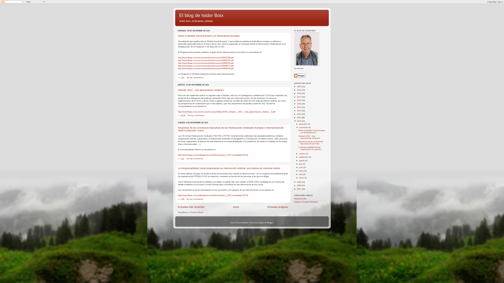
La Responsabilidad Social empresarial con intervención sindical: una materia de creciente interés (229, 168)
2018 (299, 93)
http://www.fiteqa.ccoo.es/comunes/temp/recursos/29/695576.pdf (205, 63)
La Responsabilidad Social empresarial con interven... (310, 148)
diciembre (303, 124)
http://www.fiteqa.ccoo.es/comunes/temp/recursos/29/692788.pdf (205, 58)
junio (301, 167)
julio (301, 164)
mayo (301, 171)
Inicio (236, 207)
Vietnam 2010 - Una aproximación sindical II (201, 90)
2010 (299, 121)
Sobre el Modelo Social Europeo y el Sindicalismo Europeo (209, 36)
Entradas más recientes (191, 207)
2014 (299, 107)
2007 (299, 189)
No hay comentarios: (195, 78)
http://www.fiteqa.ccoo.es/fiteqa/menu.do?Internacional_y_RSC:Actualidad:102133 (213, 155)
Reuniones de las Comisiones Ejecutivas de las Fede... (310, 143)
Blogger (270, 223)
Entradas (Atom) (196, 212)
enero (301, 178)
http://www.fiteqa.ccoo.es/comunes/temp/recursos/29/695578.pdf (205, 68)
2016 (299, 100)
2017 (299, 97)
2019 (299, 90)
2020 (299, 87)
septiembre (304, 157)
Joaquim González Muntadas (306, 202)
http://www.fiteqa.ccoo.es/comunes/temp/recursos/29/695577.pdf (205, 66)
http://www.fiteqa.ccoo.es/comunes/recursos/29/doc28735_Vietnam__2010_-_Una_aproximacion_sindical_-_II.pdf (226, 112)
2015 (299, 104)
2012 (299, 114)
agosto (302, 161)
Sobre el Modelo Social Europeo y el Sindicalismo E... (311, 132)
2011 (299, 118)
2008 (299, 185)
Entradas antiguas (277, 207)
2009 (299, 182)
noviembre (303, 127)
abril (301, 174)
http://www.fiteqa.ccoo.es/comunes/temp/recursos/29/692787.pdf (205, 60)
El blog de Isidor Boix (201, 15)
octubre (302, 154)
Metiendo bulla (300, 199)
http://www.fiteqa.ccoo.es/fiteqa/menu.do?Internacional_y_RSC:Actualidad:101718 (213, 195)
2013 (299, 111)
